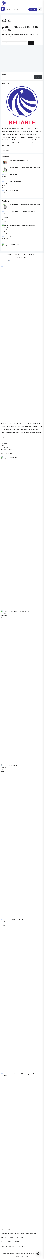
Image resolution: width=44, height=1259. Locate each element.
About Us (4, 443)
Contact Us (4, 447)
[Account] (40, 9)
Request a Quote (6, 449)
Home (3, 441)
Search (32, 9)
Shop (2, 445)
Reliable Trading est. (15, 1253)
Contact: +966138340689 (10, 1242)
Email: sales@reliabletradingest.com (13, 1246)
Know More (5, 150)
